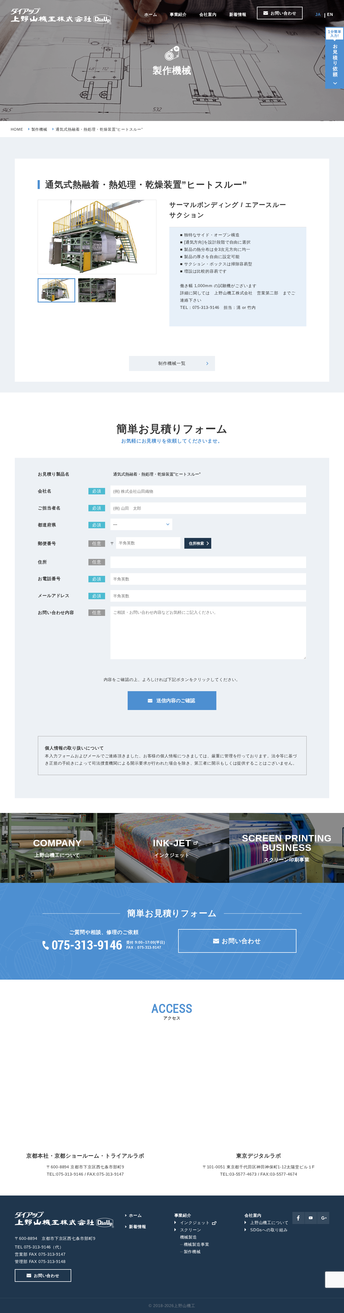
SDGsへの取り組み (269, 1230)
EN (330, 14)
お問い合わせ (283, 13)
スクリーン (191, 1230)
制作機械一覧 (171, 363)
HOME (17, 129)
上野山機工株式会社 (61, 16)
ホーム (150, 14)
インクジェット (195, 1222)
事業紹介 (178, 14)
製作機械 (39, 129)
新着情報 (237, 14)
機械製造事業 (196, 1244)
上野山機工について (269, 1222)
